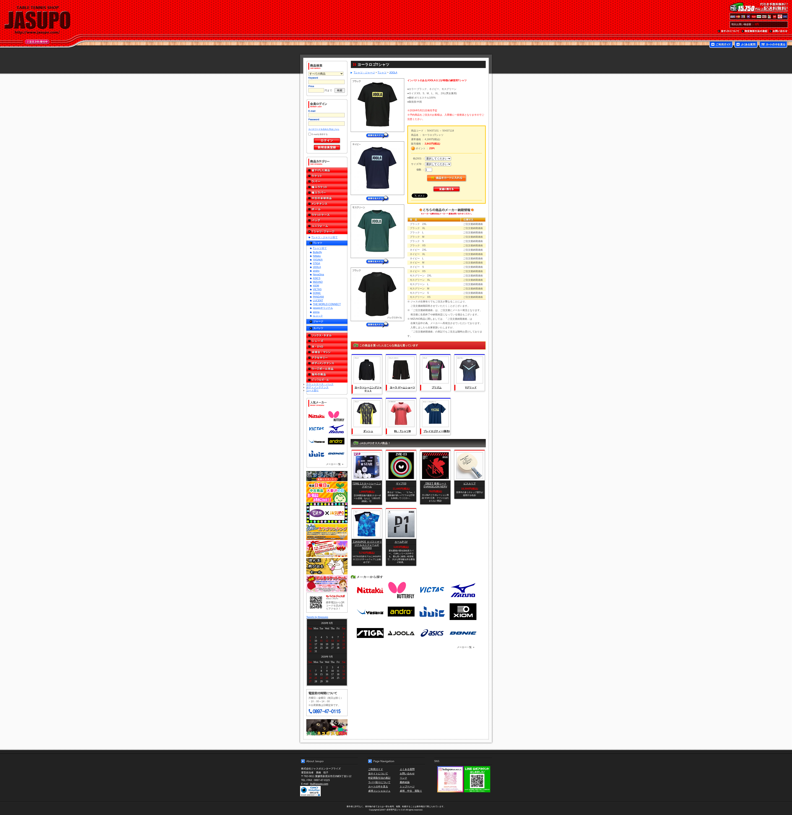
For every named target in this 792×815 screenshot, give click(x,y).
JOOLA (317, 267)
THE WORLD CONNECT (327, 304)
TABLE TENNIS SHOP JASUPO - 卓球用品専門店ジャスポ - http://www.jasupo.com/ (37, 20)
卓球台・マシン (327, 352)
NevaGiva (318, 274)
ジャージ (318, 321)
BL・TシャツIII (402, 431)
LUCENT (318, 300)
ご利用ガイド (721, 44)
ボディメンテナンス (327, 363)
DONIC (317, 293)
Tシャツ (317, 242)
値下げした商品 (327, 170)
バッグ (327, 220)
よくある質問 (746, 44)
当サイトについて (729, 31)
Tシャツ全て (320, 248)
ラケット (327, 176)
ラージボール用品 (327, 369)
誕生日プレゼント (327, 549)
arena (316, 312)
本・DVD (327, 346)
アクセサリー (327, 358)
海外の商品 (327, 374)
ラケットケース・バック (320, 384)
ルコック (318, 315)
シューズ (327, 341)
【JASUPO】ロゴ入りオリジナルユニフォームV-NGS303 (367, 544)
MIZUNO (318, 282)
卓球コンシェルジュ (379, 790)
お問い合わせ (779, 31)
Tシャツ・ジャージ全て (324, 237)
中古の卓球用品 (327, 198)
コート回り (312, 390)
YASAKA (318, 259)
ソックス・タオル (327, 335)
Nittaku (317, 256)
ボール (327, 209)
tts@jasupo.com (319, 783)
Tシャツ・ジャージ (327, 231)
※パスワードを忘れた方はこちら (323, 129)
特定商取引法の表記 (755, 31)
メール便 (327, 727)
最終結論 (405, 782)
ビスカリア (469, 483)
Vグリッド (471, 387)
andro (316, 270)
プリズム (437, 387)
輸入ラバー (327, 192)
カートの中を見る (773, 44)
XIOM (316, 285)
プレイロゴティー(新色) (436, 431)
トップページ (407, 786)
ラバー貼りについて (379, 782)
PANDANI (318, 296)
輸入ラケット (327, 187)
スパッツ (318, 328)
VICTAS (317, 289)
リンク (403, 777)
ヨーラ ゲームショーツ (402, 387)
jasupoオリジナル (323, 308)
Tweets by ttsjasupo (317, 617)
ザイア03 (401, 483)
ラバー (327, 181)
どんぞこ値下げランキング (327, 532)
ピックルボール (327, 380)
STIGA (316, 263)
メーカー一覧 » (334, 464)
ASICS (316, 278)
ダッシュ (368, 431)
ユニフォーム (327, 226)
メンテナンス (327, 204)
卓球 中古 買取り (411, 790)
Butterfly (317, 252)
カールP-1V (401, 541)
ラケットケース (327, 215)
